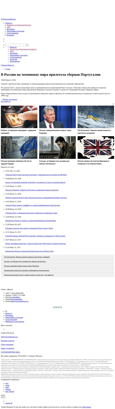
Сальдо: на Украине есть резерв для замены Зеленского (25, 261)
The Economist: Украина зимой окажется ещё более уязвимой (27, 257)
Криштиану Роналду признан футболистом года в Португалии (29, 251)
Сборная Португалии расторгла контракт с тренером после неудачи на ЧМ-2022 (36, 175)
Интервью (11, 29)
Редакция (10, 35)
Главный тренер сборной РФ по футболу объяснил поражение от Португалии (35, 236)
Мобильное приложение (14, 321)
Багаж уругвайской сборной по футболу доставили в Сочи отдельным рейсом (35, 182)
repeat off (8, 403)
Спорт (7, 69)
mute (7, 387)
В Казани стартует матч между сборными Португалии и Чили (29, 228)
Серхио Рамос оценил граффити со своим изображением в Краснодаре (32, 205)
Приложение (15, 61)
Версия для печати (10, 99)
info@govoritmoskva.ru (19, 301)
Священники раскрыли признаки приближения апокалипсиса (26, 270)
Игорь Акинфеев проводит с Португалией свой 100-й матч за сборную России (35, 244)
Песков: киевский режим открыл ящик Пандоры (21, 266)
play (6, 383)
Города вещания (7, 344)
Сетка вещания (12, 33)
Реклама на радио (7, 341)
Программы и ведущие (15, 31)
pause (7, 385)
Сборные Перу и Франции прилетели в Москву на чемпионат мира (31, 213)
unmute (8, 389)
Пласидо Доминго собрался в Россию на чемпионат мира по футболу (32, 190)
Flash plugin (86, 407)
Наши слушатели (7, 348)
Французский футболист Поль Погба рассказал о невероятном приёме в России (36, 198)
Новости (8, 23)
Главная (4, 65)
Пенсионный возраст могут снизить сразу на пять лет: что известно (29, 275)
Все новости (5, 101)
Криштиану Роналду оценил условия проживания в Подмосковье (30, 221)
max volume (9, 391)
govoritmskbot (15, 297)
